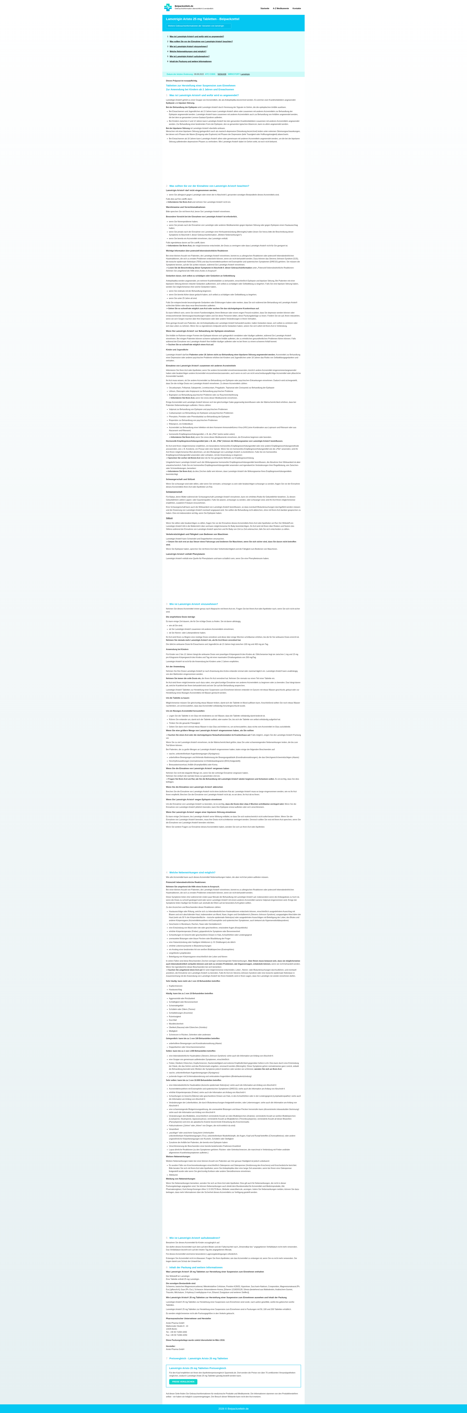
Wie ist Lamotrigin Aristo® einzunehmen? (189, 46)
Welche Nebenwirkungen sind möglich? (188, 51)
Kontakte (297, 8)
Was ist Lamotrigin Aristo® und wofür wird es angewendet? (197, 36)
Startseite (264, 8)
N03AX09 (222, 74)
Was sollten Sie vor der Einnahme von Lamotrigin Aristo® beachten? (201, 41)
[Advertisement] (282, 51)
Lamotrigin (245, 74)
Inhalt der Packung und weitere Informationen (191, 61)
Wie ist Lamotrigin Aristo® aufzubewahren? (190, 56)
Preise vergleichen (183, 1382)
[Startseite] (168, 7)
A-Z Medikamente (281, 8)
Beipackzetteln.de (184, 6)
